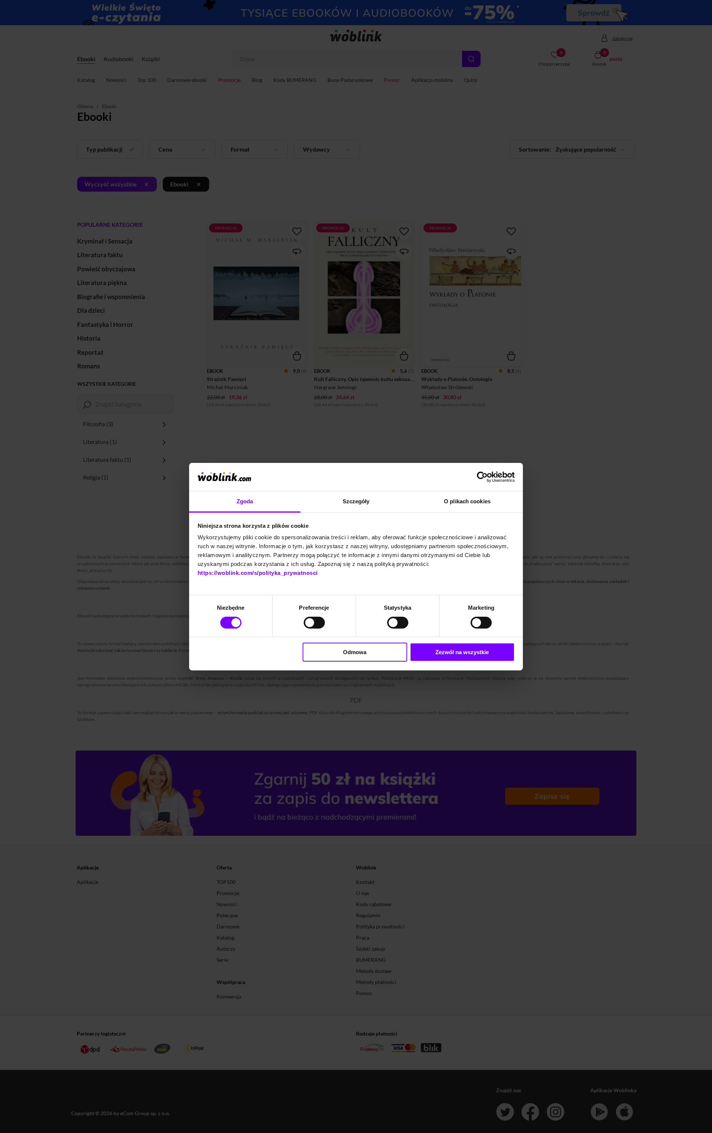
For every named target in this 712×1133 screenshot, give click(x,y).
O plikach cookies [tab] (467, 501)
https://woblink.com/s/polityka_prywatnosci (258, 573)
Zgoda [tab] (245, 501)
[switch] (314, 623)
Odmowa (354, 652)
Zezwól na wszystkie (462, 652)
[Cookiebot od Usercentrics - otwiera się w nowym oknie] (482, 477)
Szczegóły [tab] (356, 501)
